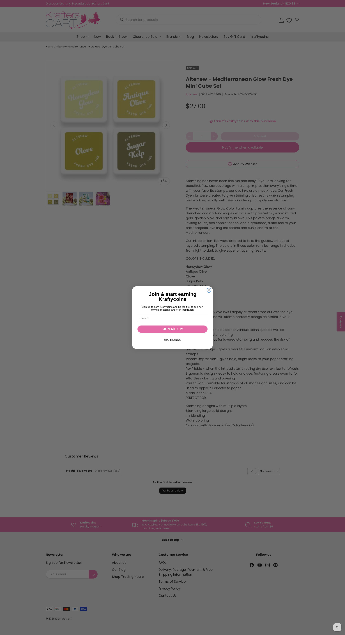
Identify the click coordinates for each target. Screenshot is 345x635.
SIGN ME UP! (172, 329)
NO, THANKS (172, 340)
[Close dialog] (209, 290)
